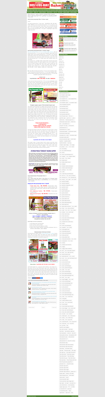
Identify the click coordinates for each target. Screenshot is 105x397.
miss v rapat (67, 277)
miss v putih (62, 277)
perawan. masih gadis (70, 373)
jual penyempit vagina (72, 131)
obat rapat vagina (67, 350)
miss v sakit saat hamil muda (65, 288)
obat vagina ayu (62, 352)
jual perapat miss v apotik (64, 135)
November (61, 64)
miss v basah (71, 146)
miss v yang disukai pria (64, 321)
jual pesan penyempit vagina (65, 139)
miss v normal (71, 256)
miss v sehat (62, 296)
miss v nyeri (62, 258)
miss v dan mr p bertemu (71, 175)
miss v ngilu (62, 252)
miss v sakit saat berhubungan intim (66, 283)
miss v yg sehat (62, 325)
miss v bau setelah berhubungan (65, 150)
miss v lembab (62, 242)
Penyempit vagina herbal (68, 43)
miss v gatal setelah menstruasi (65, 206)
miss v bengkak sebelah (70, 156)
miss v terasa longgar (63, 308)
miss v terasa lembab (63, 304)
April (60, 85)
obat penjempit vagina (63, 336)
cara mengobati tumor (63, 98)
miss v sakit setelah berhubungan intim (66, 294)
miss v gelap (74, 206)
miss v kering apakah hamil (64, 229)
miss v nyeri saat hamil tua (64, 263)
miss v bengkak (62, 156)
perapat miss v (45, 15)
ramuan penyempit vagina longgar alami (67, 381)
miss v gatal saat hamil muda (65, 194)
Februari (60, 61)
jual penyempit (71, 125)
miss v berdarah (62, 164)
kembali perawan (42, 12)
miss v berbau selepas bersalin (65, 162)
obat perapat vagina (68, 348)
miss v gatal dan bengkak (64, 181)
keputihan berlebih (47, 14)
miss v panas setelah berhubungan (66, 267)
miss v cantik (62, 171)
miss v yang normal (72, 321)
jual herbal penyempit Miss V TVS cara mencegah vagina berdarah (40, 51)
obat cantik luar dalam (63, 329)
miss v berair (62, 158)
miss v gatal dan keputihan (64, 183)
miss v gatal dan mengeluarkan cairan (66, 185)
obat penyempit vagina (64, 342)
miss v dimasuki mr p (63, 177)
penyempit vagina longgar (64, 369)
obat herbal (70, 329)
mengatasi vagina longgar (64, 144)
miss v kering (69, 227)
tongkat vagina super (63, 386)
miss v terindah (69, 313)
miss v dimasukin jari (72, 177)
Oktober (60, 56)
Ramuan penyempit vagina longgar (70, 37)
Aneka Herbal (33, 396)
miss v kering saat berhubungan (65, 233)
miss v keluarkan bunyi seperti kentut (66, 221)
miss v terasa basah (68, 302)
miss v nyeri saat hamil (64, 260)
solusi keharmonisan (63, 384)
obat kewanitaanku (63, 333)
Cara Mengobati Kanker (64, 96)
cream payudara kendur (64, 106)
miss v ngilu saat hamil (69, 252)
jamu (60, 123)
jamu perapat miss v (66, 123)
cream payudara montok (64, 112)
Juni (59, 82)
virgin (72, 392)
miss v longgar (62, 246)
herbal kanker (62, 119)
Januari (60, 72)
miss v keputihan (63, 227)
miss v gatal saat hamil (64, 192)
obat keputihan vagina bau (69, 331)
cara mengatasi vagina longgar (65, 94)
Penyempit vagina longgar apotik (70, 48)
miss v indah (62, 210)
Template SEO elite (74, 396)
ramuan (67, 377)
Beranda (43, 307)
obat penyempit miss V (64, 338)
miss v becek (62, 152)
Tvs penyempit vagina (63, 390)
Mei (59, 59)
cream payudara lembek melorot (65, 110)
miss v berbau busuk (63, 160)
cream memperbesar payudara (65, 104)
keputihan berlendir (63, 142)
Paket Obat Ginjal (63, 354)
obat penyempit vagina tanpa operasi (66, 346)
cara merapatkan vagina (64, 102)
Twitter (41, 277)
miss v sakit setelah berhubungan (65, 292)
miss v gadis (68, 179)
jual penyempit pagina (63, 131)
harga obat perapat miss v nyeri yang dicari (39, 301)
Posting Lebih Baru (31, 307)
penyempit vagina (70, 363)
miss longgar (72, 144)
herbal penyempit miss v (70, 119)
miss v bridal (69, 169)
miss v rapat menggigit (64, 279)
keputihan (41, 14)
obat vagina (74, 350)
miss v (67, 146)
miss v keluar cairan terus (64, 215)
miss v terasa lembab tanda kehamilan (66, 306)
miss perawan (62, 146)
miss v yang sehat (63, 323)
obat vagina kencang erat (70, 352)
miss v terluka (62, 317)
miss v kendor (62, 223)
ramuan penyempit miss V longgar (48, 233)
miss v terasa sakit (71, 308)
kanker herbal (73, 139)
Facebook (34, 277)
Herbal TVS (36, 12)
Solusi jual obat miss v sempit (37, 287)
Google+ (38, 277)
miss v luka (62, 250)
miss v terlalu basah (63, 315)
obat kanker (62, 331)
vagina (70, 390)
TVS (69, 386)
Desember (61, 62)
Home (29, 14)
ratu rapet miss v (73, 383)
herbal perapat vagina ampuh (65, 121)
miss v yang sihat (70, 323)
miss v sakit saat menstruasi (65, 290)
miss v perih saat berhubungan (65, 271)
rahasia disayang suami (64, 375)
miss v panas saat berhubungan (65, 265)
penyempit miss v (39, 15)
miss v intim (67, 210)
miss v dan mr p (62, 175)
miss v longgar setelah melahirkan (66, 248)
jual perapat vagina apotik (64, 137)
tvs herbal (72, 386)
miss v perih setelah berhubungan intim (66, 275)
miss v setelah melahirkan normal (65, 300)
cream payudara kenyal (64, 108)
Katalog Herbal (73, 12)
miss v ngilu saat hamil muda (65, 254)
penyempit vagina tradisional (65, 371)
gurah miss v (33, 14)
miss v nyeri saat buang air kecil (71, 258)
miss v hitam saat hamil (69, 208)
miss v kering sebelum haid (64, 237)
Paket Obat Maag (71, 356)
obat (67, 325)
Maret (60, 70)
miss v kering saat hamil (64, 235)
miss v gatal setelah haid (64, 204)
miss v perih (67, 269)
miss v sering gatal (63, 298)
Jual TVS (55, 12)
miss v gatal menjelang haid (64, 190)
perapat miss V (49, 12)
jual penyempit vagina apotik (65, 133)
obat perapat (62, 348)
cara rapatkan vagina (73, 102)
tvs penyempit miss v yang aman (65, 388)
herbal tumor (73, 121)
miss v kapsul (73, 210)
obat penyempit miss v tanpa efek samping (67, 340)
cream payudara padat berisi (65, 114)
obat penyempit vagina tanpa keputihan (66, 344)
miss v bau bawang (63, 148)
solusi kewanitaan (71, 384)
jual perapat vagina (73, 135)
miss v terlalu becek (71, 315)
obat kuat (33, 15)
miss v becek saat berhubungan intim (66, 154)
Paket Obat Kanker (63, 356)
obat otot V (74, 333)
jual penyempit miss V (63, 127)
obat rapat (61, 350)
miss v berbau (67, 158)
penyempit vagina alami (64, 365)
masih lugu (69, 142)
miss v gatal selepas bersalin (65, 200)
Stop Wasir (60, 12)
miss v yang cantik (68, 319)
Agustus (60, 57)
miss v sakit (71, 279)
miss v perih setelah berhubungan (65, 273)
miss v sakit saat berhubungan (65, 281)
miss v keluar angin (69, 212)
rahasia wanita (62, 377)
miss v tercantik (62, 313)
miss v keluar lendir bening (64, 219)
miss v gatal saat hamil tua (64, 196)
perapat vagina (62, 373)
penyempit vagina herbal (64, 367)
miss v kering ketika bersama (65, 231)
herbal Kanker (66, 12)
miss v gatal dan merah (64, 187)
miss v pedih (62, 269)
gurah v (37, 14)
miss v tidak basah (69, 317)
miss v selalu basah (68, 296)
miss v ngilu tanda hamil (64, 256)
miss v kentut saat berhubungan (65, 225)
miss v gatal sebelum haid (64, 198)
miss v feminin (62, 179)
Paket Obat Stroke (71, 358)
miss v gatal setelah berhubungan (65, 202)
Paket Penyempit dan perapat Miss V (66, 361)
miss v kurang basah (63, 240)
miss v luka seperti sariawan (70, 250)
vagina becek (62, 392)
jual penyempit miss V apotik (65, 129)
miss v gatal (74, 179)
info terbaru (30, 12)
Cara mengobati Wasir (72, 98)
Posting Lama (54, 307)
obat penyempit (71, 336)
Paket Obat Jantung (70, 354)
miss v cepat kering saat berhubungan (66, 173)
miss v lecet (70, 240)
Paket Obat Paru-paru (63, 358)
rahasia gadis (71, 375)
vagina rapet (68, 392)
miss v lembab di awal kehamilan (65, 244)
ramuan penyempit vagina (64, 379)
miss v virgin (62, 319)
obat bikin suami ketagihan (64, 327)
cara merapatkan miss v (64, 100)
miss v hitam (62, 208)
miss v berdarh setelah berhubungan (66, 167)
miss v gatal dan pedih (64, 189)
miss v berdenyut (63, 169)
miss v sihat (62, 302)
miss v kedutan (62, 212)
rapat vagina (62, 383)
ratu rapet (50, 15)
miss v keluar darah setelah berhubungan (67, 217)
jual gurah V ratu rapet (63, 125)
